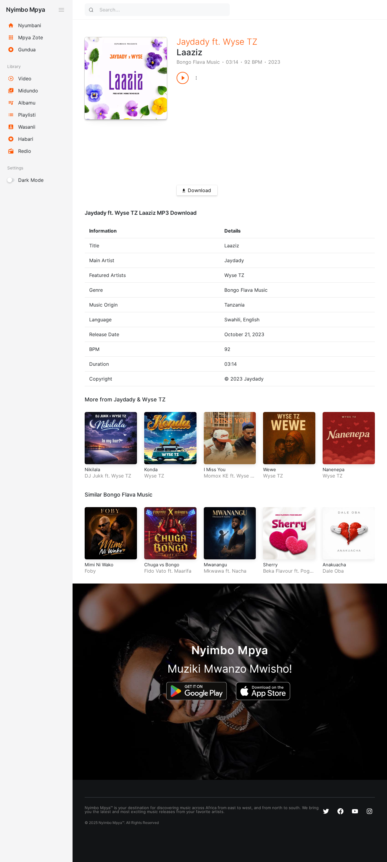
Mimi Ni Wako (99, 565)
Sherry (270, 565)
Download (199, 190)
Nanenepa (333, 469)
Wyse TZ (240, 42)
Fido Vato (155, 571)
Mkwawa (214, 571)
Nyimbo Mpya (25, 9)
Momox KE (216, 476)
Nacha (239, 571)
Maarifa (182, 571)
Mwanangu (215, 565)
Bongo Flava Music (198, 62)
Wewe (269, 469)
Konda (151, 469)
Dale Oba (333, 571)
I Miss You (215, 469)
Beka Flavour (278, 571)
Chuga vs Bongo (161, 565)
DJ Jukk (94, 476)
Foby (90, 571)
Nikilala (92, 469)
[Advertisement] (266, 132)
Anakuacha (334, 565)
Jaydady (193, 42)
